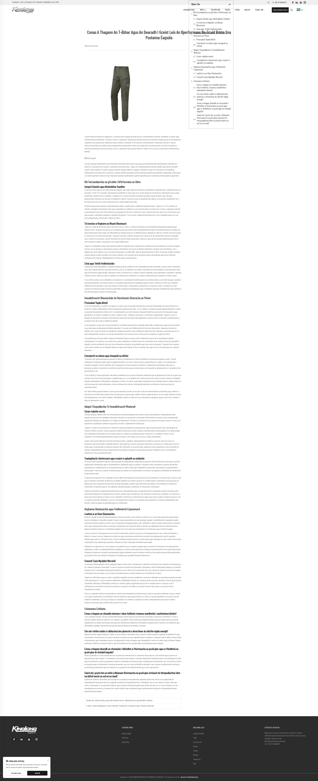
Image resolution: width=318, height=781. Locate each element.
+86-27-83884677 (280, 2)
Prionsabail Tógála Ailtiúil (205, 40)
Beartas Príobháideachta (189, 777)
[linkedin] (296, 2)
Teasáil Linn (259, 10)
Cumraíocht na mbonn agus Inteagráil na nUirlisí (212, 44)
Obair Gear (125, 738)
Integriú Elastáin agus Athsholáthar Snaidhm (213, 19)
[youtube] (300, 2)
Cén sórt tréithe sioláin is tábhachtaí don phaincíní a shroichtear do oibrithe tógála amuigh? (212, 97)
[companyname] (23, 10)
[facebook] (292, 2)
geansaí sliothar (103, 391)
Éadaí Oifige (125, 742)
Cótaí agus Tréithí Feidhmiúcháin (209, 29)
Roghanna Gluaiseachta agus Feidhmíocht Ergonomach (209, 68)
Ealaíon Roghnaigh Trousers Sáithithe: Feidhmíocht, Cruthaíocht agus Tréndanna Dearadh (123, 706)
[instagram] (304, 2)
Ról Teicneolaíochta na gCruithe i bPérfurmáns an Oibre (212, 13)
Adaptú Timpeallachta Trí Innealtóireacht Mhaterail (209, 51)
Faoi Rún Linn (215, 10)
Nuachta (247, 10)
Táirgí (202, 10)
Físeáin (237, 10)
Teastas (227, 10)
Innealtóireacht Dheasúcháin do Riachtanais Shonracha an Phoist (210, 34)
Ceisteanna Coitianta (201, 81)
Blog (194, 764)
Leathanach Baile (189, 10)
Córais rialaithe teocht (205, 56)
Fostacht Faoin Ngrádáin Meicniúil (209, 77)
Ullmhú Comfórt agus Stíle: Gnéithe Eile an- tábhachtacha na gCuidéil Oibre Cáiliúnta (123, 701)
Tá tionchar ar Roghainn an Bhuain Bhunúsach (209, 24)
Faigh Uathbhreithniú (280, 10)
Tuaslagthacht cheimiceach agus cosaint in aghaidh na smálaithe (213, 61)
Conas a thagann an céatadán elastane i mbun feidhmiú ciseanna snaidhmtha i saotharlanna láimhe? (212, 88)
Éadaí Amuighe (126, 734)
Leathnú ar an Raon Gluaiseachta (209, 73)
